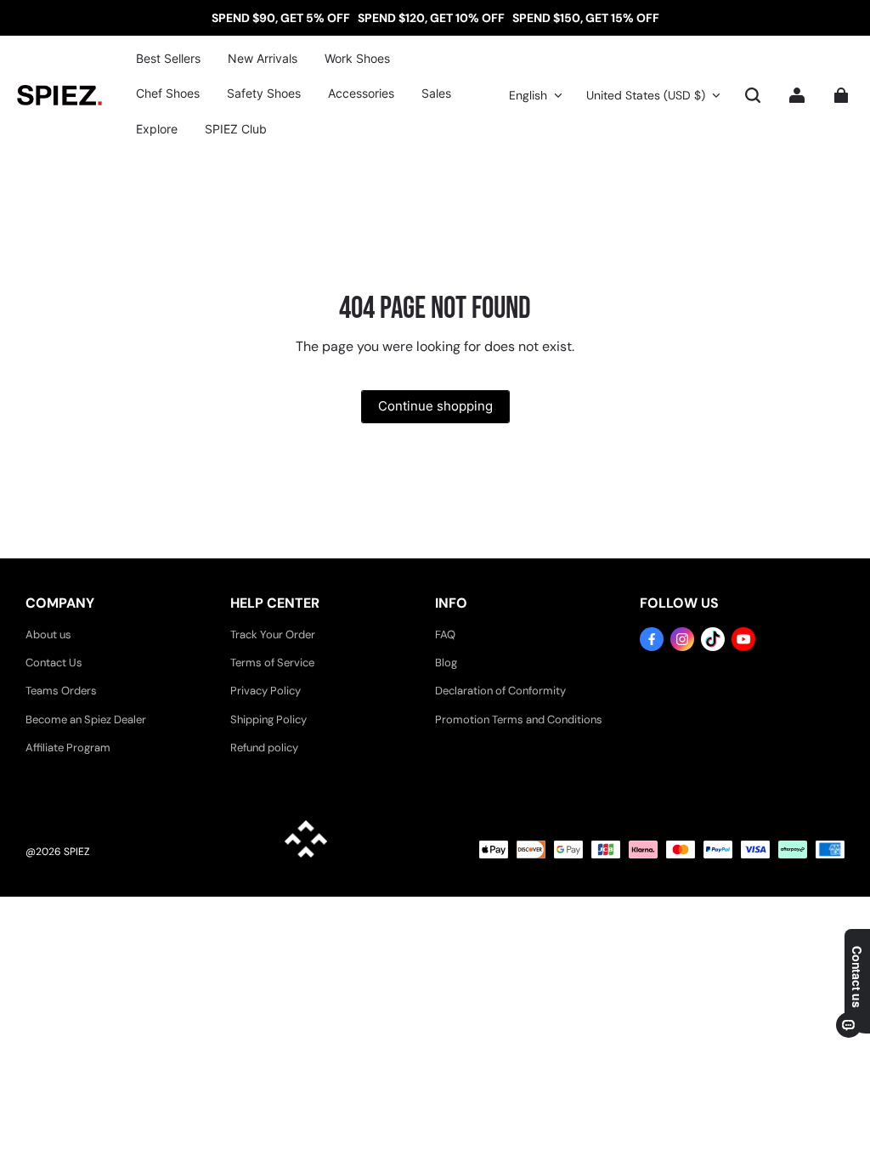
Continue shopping (435, 406)
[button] (753, 95)
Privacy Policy (265, 690)
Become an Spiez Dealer (85, 719)
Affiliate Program (67, 747)
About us (48, 634)
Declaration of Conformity (500, 690)
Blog (446, 662)
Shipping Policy (268, 719)
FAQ (445, 634)
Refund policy (264, 747)
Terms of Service (272, 662)
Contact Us (53, 662)
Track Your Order (272, 634)
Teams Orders (61, 690)
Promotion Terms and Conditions (518, 719)
